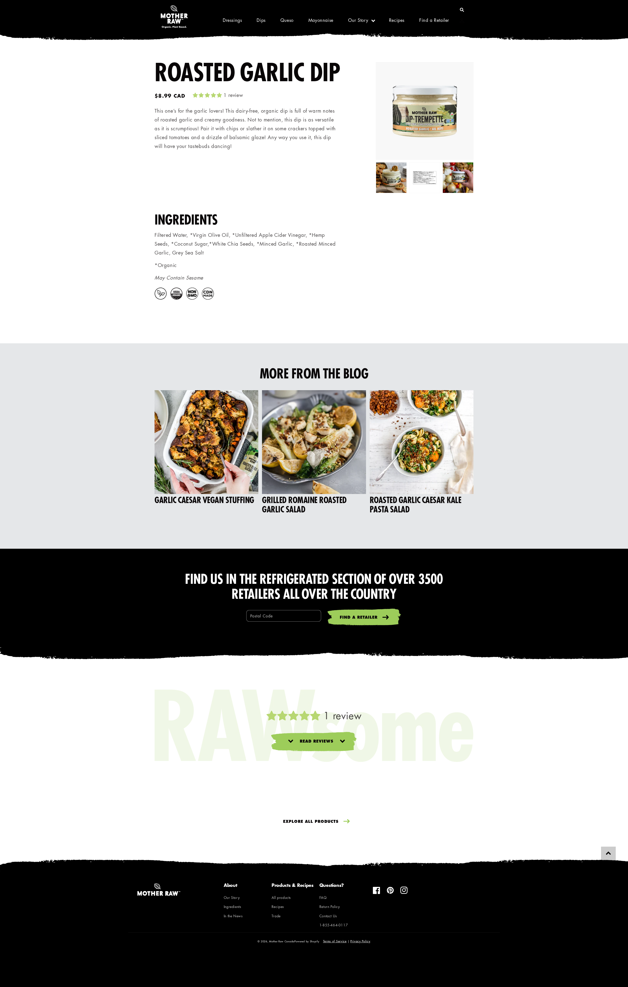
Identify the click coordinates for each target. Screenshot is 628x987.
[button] (462, 9)
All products (281, 898)
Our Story (358, 21)
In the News (233, 916)
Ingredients (232, 907)
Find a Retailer (359, 618)
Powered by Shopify (306, 941)
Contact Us (328, 916)
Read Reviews (316, 742)
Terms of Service (335, 941)
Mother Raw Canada (281, 941)
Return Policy (329, 907)
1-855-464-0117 (333, 925)
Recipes (278, 907)
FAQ (323, 898)
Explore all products (311, 822)
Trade (276, 916)
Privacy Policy (360, 941)
